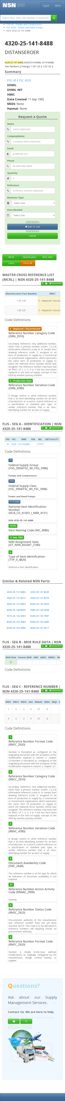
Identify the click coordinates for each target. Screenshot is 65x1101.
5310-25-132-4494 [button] (16, 615)
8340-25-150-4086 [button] (16, 627)
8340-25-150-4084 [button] (16, 621)
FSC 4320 (25, 80)
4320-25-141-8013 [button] (16, 597)
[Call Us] (42, 283)
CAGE (11, 263)
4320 (13, 444)
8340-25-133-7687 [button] (39, 615)
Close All (27, 263)
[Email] (14, 1021)
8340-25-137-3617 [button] (39, 627)
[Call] (26, 1021)
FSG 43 (11, 80)
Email (10, 148)
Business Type (15, 197)
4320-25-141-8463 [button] (16, 603)
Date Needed (14, 209)
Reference (13, 185)
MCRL (11, 257)
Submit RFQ (56, 283)
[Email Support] (46, 283)
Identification (29, 257)
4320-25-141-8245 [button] (39, 591)
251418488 (24, 444)
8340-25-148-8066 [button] (16, 609)
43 (7, 444)
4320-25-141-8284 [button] (16, 591)
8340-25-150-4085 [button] (39, 621)
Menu (58, 5)
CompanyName (16, 136)
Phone (10, 160)
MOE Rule (47, 257)
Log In (46, 5)
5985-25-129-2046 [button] (39, 609)
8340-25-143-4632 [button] (39, 603)
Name (10, 123)
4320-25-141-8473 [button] (39, 597)
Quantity (12, 172)
